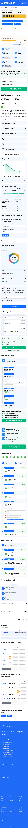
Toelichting (5, 180)
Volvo (2, 820)
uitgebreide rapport (17, 44)
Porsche (11, 811)
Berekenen (5, 235)
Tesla (2, 818)
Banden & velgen (9, 138)
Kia (10, 802)
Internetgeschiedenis (8, 750)
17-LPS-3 (5, 687)
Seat (11, 813)
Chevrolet (3, 794)
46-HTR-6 (5, 691)
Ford (20, 798)
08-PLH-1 (5, 660)
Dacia (11, 796)
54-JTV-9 (5, 694)
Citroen (20, 794)
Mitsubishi (21, 807)
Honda (2, 800)
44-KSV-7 (5, 653)
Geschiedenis (8, 144)
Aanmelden (6, 782)
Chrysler (11, 794)
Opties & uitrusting (9, 149)
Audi (11, 791)
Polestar (2, 811)
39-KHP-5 (5, 657)
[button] (14, 278)
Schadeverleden (7, 744)
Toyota (10, 7)
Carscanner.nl (15, 826)
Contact (5, 771)
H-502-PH (5, 698)
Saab (2, 813)
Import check (6, 758)
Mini (10, 807)
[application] (14, 169)
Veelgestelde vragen (8, 767)
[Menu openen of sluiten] (25, 3)
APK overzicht (18, 23)
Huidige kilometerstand (7, 223)
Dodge (2, 798)
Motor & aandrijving (10, 123)
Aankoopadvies (7, 754)
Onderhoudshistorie (8, 752)
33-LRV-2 (5, 649)
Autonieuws (6, 769)
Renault (20, 811)
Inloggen (5, 783)
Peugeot (20, 809)
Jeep (2, 802)
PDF (3, 715)
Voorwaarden (6, 773)
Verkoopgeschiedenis (8, 23)
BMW (20, 791)
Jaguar (20, 800)
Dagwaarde (6, 746)
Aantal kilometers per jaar (8, 229)
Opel (11, 809)
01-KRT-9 (5, 683)
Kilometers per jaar (6, 294)
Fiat (10, 798)
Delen (9, 715)
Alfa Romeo (3, 791)
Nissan (2, 809)
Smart (2, 815)
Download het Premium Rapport (14, 89)
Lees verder (4, 119)
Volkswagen (21, 818)
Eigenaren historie (7, 742)
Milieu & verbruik (9, 128)
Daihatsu (20, 796)
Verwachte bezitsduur (7, 300)
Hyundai (11, 800)
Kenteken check (4, 7)
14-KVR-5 (5, 664)
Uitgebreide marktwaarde (17, 21)
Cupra (2, 796)
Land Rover (21, 802)
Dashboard (5, 780)
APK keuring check (7, 756)
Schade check (6, 21)
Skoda (20, 813)
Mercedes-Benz (4, 807)
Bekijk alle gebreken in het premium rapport (15, 519)
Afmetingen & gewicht (10, 133)
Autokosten (6, 748)
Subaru (11, 815)
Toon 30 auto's (6, 669)
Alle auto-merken (7, 760)
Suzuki (20, 815)
